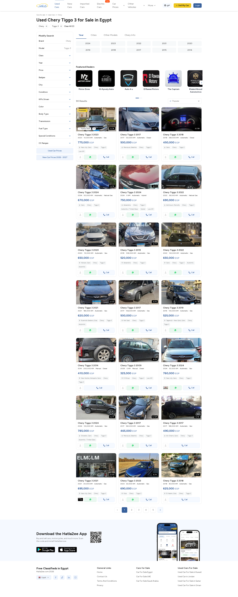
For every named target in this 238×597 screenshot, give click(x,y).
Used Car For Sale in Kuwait (190, 572)
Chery (96, 147)
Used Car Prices (55, 151)
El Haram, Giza (171, 493)
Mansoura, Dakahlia (130, 147)
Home (99, 572)
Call (107, 157)
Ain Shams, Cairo (172, 436)
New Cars (69, 5)
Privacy (100, 585)
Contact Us (102, 576)
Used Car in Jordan (186, 576)
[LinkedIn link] (69, 577)
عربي (168, 5)
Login (197, 5)
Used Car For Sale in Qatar (189, 581)
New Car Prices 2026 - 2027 (54, 157)
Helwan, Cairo (85, 263)
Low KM (81, 151)
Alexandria (127, 205)
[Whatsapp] (90, 157)
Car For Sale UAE (143, 576)
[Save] (113, 110)
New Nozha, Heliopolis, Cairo (91, 378)
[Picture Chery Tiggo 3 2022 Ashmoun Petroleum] (181, 177)
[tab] (81, 35)
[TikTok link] (62, 577)
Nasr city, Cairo (86, 147)
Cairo (168, 147)
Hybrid (143, 209)
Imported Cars (84, 5)
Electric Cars (103, 5)
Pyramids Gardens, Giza (89, 320)
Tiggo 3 (103, 147)
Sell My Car (183, 5)
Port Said (127, 320)
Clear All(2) (69, 26)
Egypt (44, 577)
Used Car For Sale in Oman (189, 585)
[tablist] (139, 35)
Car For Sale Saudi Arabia (147, 581)
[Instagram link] (75, 577)
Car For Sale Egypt (144, 572)
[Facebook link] (55, 577)
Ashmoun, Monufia (172, 205)
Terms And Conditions (107, 581)
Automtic (82, 267)
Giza (125, 493)
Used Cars (57, 5)
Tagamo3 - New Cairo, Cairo (175, 320)
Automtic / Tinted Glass (129, 209)
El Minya (126, 378)
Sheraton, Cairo (86, 436)
